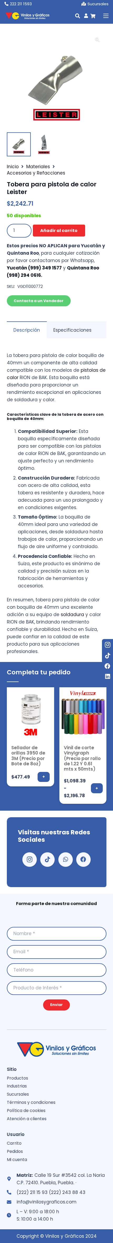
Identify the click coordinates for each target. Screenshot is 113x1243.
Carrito (14, 1143)
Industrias (17, 1086)
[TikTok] (107, 656)
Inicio (13, 166)
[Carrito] (93, 15)
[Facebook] (107, 666)
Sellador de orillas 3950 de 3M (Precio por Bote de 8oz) (28, 755)
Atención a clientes (27, 1119)
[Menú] (106, 15)
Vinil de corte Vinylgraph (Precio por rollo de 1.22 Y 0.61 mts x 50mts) (82, 758)
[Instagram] (107, 645)
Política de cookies (26, 1110)
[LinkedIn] (107, 676)
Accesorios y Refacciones (36, 173)
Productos (17, 1078)
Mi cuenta (17, 1160)
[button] (77, 16)
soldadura (72, 614)
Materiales (38, 166)
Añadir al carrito (59, 231)
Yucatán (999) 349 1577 (34, 268)
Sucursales (18, 1094)
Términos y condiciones (31, 1102)
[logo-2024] (26, 16)
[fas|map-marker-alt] (12, 1179)
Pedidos (15, 1151)
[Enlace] (86, 15)
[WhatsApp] (65, 859)
